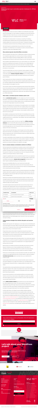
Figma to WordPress (4, 382)
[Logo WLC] (6, 1)
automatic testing (6, 303)
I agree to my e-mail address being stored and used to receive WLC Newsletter (13, 325)
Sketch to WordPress (4, 381)
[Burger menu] (35, 1)
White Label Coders (19, 332)
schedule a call (14, 356)
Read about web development (6, 389)
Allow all (30, 209)
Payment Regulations (34, 406)
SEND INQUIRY (5, 356)
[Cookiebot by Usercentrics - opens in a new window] (30, 198)
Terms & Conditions (28, 406)
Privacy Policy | (23, 406)
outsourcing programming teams (9, 298)
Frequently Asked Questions (5, 393)
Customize (18, 209)
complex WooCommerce (23, 300)
